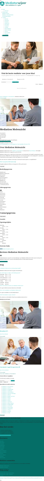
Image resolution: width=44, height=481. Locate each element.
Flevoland (7, 20)
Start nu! (12, 380)
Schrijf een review (4, 261)
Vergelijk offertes (15, 82)
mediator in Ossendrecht (17, 150)
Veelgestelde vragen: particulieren (7, 473)
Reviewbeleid (35, 478)
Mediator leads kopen (4, 465)
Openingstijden (20, 144)
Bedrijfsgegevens (6, 144)
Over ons (6, 10)
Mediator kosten (5, 13)
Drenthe (6, 19)
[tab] (22, 268)
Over (1, 144)
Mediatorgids (5, 12)
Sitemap (9, 478)
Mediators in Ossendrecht (8, 96)
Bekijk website (2, 216)
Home (3, 9)
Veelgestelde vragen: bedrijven (6, 474)
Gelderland (7, 23)
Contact (1, 475)
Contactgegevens (13, 144)
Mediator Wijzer (3, 478)
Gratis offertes (5, 35)
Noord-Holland (8, 30)
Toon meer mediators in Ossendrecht (8, 373)
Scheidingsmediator (6, 16)
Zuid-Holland (7, 32)
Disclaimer (29, 478)
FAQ (29, 144)
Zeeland (6, 34)
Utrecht (6, 31)
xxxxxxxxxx (2, 193)
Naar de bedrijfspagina (21, 88)
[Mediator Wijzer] (13, 5)
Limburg (6, 27)
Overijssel (7, 25)
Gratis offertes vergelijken (5, 141)
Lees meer (2, 166)
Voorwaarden (23, 478)
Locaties (4, 17)
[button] (10, 268)
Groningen (7, 24)
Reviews (26, 144)
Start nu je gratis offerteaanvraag (8, 161)
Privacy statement (15, 478)
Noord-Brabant (8, 28)
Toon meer (2, 415)
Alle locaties (2, 457)
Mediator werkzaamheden (7, 14)
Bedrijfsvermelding (4, 467)
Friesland (6, 21)
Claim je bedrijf (3, 97)
